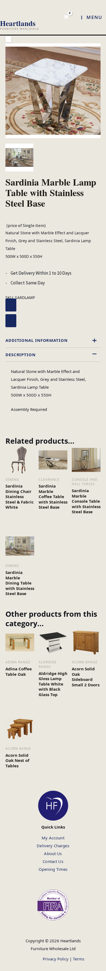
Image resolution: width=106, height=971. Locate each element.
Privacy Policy (55, 959)
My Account (53, 837)
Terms (78, 959)
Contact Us (53, 861)
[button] (8, 39)
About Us (53, 853)
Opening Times (53, 869)
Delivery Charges (53, 845)
